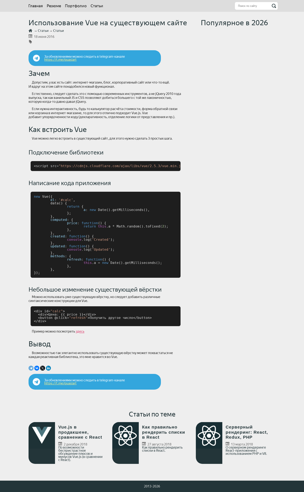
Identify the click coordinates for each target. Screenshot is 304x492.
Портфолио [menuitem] (76, 6)
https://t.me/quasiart (60, 59)
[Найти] (274, 6)
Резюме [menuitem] (54, 6)
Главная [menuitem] (35, 6)
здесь (80, 331)
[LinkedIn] (48, 368)
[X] (42, 368)
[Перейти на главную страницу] (31, 30)
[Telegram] (31, 368)
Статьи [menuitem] (97, 6)
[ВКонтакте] (36, 368)
